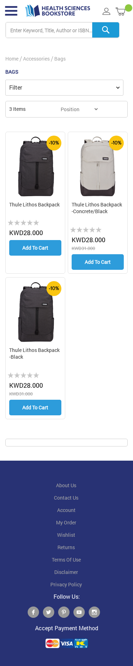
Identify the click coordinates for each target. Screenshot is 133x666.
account (66, 510)
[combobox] (62, 30)
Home (11, 58)
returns (66, 547)
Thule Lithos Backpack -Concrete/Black (97, 208)
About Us (66, 485)
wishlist (66, 535)
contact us (66, 498)
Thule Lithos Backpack (34, 204)
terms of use (66, 560)
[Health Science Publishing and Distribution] (57, 11)
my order (66, 522)
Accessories (36, 58)
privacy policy (66, 584)
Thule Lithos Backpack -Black (34, 353)
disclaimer (66, 572)
